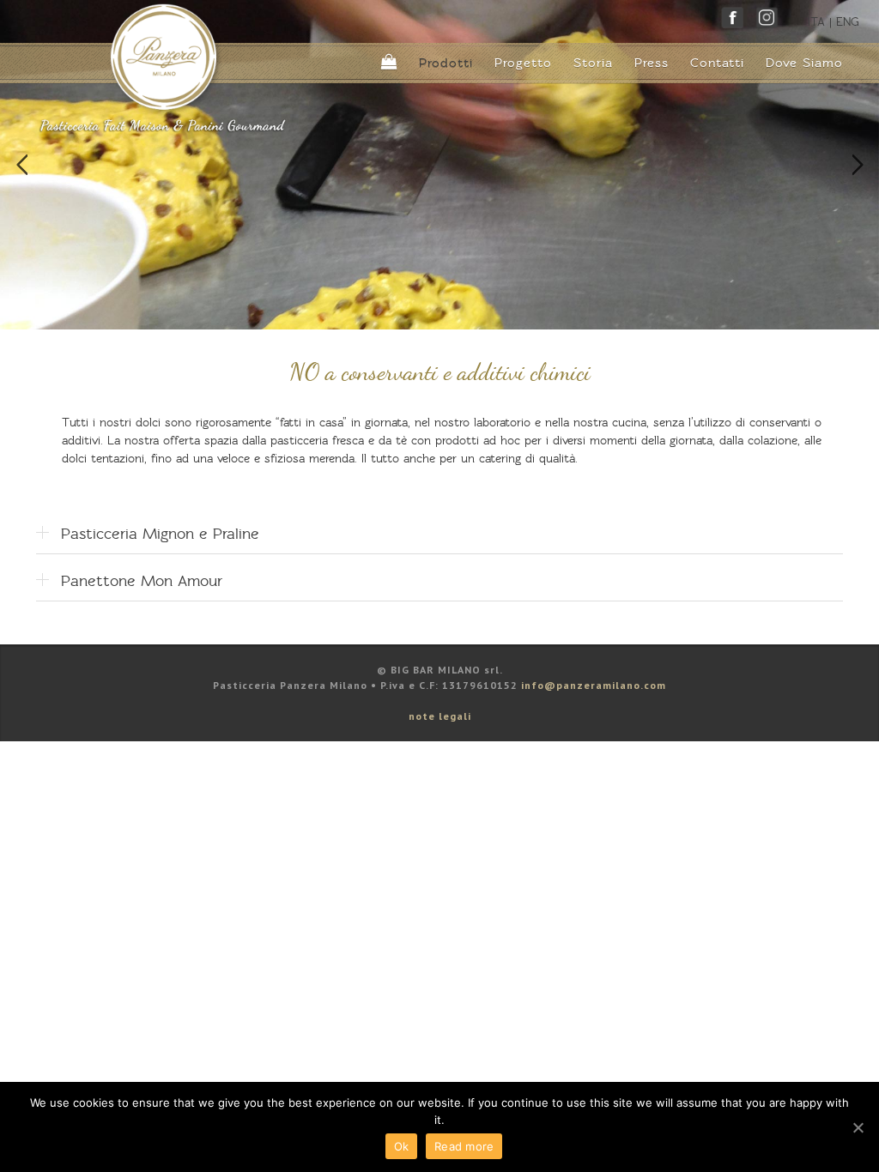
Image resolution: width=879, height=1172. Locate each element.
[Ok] (857, 1127)
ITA (816, 21)
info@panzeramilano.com (593, 685)
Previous (21, 164)
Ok (401, 1146)
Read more (464, 1146)
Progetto (523, 63)
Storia (593, 63)
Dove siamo (804, 63)
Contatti (717, 63)
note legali (440, 716)
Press (651, 63)
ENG (847, 21)
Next (857, 164)
